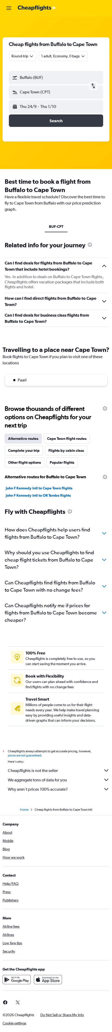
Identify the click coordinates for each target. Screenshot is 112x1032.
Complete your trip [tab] (24, 450)
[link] (17, 1002)
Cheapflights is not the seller (33, 770)
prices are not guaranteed (24, 755)
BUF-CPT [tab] (56, 226)
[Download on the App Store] (48, 979)
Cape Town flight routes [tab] (66, 438)
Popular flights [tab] (62, 462)
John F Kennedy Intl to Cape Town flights (39, 488)
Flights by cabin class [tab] (66, 450)
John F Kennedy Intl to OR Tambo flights (38, 495)
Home (24, 809)
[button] (9, 8)
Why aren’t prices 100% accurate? (38, 789)
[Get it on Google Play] (17, 979)
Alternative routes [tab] (23, 438)
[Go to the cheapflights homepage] (37, 8)
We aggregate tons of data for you (37, 779)
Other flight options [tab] (24, 462)
